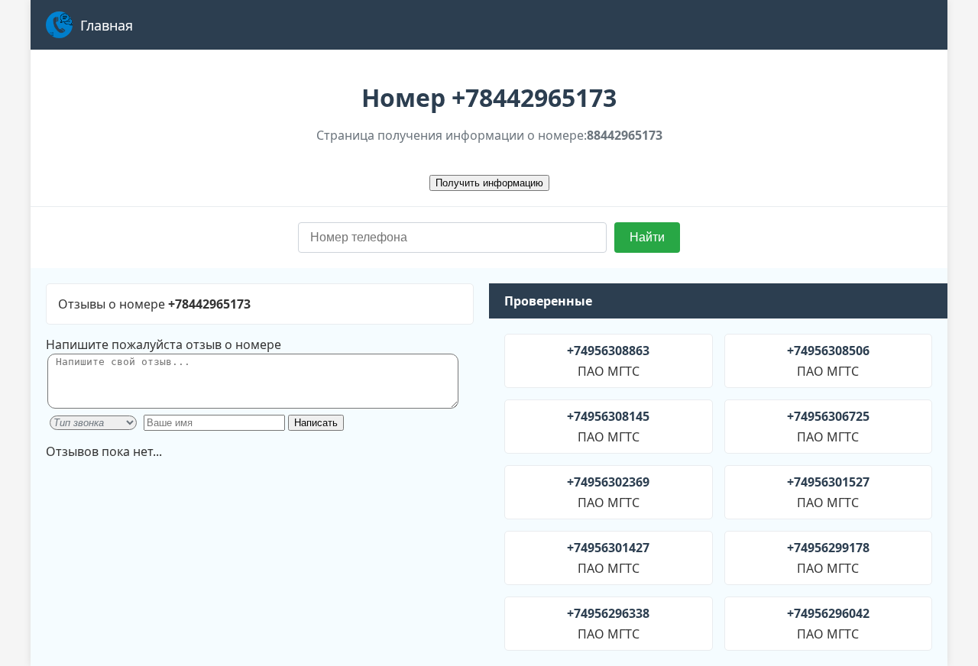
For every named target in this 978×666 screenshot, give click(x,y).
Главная (106, 25)
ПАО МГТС (608, 361)
